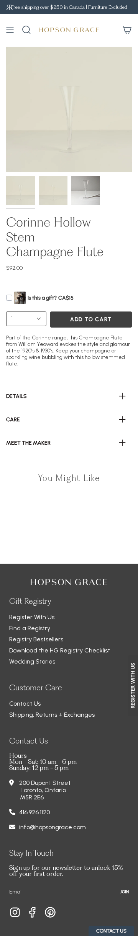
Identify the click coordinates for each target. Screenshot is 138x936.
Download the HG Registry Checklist (59, 650)
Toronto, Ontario (43, 790)
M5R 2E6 (32, 797)
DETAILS (16, 396)
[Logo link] (9, 7)
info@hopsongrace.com (52, 827)
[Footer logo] (69, 582)
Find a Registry (29, 628)
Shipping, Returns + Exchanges (52, 714)
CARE (13, 419)
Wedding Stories (32, 661)
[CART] (127, 30)
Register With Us (31, 617)
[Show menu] (10, 30)
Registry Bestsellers (36, 639)
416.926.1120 (34, 812)
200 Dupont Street (45, 782)
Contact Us (25, 703)
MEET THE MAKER (28, 443)
